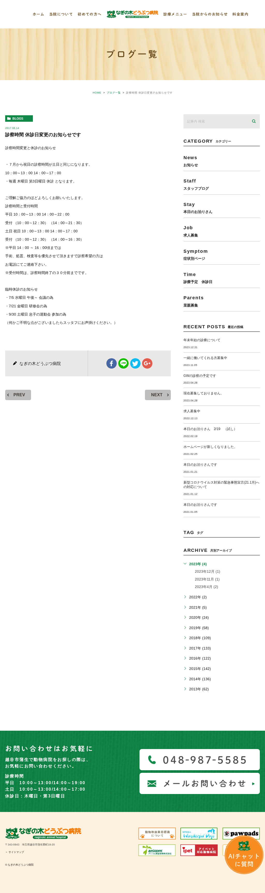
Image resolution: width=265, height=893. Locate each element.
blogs (17, 118)
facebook (111, 363)
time (197, 278)
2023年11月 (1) (207, 579)
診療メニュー (175, 14)
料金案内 (240, 14)
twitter (135, 363)
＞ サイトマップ (14, 852)
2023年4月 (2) (206, 587)
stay (197, 207)
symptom (195, 254)
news (190, 161)
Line (123, 363)
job (190, 231)
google (147, 363)
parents (193, 301)
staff (196, 184)
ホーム (39, 14)
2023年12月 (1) (207, 571)
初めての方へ (89, 14)
